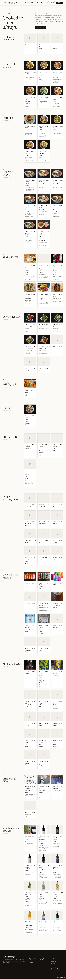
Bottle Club (39, 2)
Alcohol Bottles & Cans (11, 665)
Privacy (23, 976)
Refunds (33, 976)
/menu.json (53, 958)
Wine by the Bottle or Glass (12, 829)
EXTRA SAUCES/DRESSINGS (12, 498)
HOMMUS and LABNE (10, 173)
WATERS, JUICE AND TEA (11, 576)
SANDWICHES (10, 257)
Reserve (59, 2)
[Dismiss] (64, 977)
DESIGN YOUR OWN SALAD (10, 384)
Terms (28, 976)
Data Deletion (40, 976)
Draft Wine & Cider (9, 780)
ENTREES (8, 118)
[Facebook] (58, 968)
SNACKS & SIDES (12, 316)
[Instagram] (52, 968)
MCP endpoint (54, 961)
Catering (46, 2)
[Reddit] (55, 968)
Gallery (27, 2)
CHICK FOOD (10, 437)
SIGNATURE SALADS (9, 65)
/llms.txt (52, 959)
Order (32, 2)
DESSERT (8, 408)
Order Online (40, 27)
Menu (17, 2)
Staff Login (49, 976)
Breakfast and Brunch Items (9, 38)
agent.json (53, 963)
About (21, 2)
